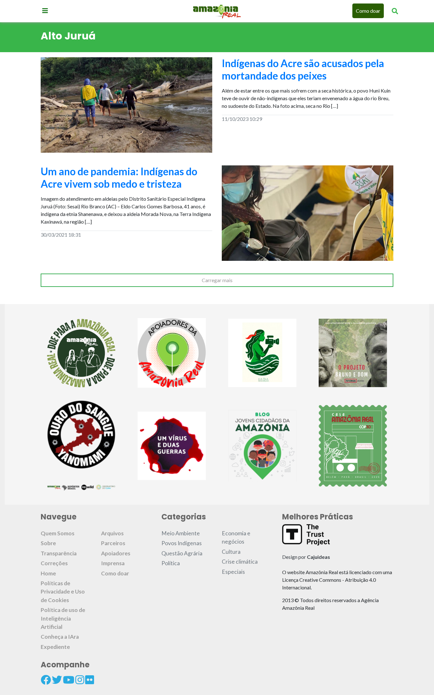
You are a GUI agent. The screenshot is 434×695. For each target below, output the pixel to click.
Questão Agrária (181, 553)
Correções (54, 563)
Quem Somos (57, 533)
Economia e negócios (236, 537)
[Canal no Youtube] (68, 679)
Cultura (231, 551)
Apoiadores (115, 553)
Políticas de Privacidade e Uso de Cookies (63, 591)
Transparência (59, 553)
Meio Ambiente (180, 533)
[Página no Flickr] (89, 679)
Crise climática (240, 561)
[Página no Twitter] (57, 679)
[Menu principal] (45, 10)
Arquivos (112, 533)
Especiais (233, 571)
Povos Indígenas (181, 543)
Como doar (368, 11)
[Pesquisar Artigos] (395, 11)
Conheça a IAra (60, 636)
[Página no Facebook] (46, 679)
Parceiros (113, 543)
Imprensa (113, 563)
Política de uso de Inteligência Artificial (63, 618)
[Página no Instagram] (79, 679)
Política (170, 563)
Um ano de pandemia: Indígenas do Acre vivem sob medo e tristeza (119, 177)
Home (48, 573)
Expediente (55, 646)
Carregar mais (217, 280)
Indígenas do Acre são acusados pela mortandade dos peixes (303, 69)
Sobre (48, 543)
